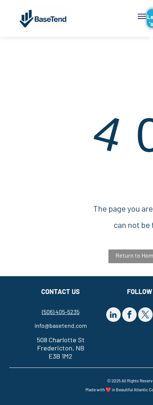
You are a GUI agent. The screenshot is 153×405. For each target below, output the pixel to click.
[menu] (141, 16)
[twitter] (145, 315)
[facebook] (129, 315)
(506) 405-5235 (60, 311)
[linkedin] (113, 315)
